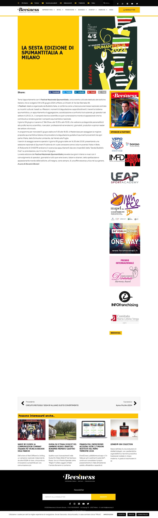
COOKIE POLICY (143, 514)
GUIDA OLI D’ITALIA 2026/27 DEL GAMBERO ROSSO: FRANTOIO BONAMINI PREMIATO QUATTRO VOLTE (62, 447)
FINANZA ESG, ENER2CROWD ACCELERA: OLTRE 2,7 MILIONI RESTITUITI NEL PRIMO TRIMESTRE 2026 (92, 447)
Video (111, 10)
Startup (92, 10)
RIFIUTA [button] (131, 514)
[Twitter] (137, 3)
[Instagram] (122, 3)
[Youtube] (132, 3)
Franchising (69, 10)
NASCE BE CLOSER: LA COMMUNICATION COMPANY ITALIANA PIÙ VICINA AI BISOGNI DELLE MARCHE (31, 447)
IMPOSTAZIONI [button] (108, 514)
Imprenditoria (47, 10)
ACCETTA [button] (121, 514)
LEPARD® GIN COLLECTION (121, 444)
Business (81, 10)
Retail (59, 10)
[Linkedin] (127, 3)
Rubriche (102, 10)
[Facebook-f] (117, 3)
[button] (54, 92)
